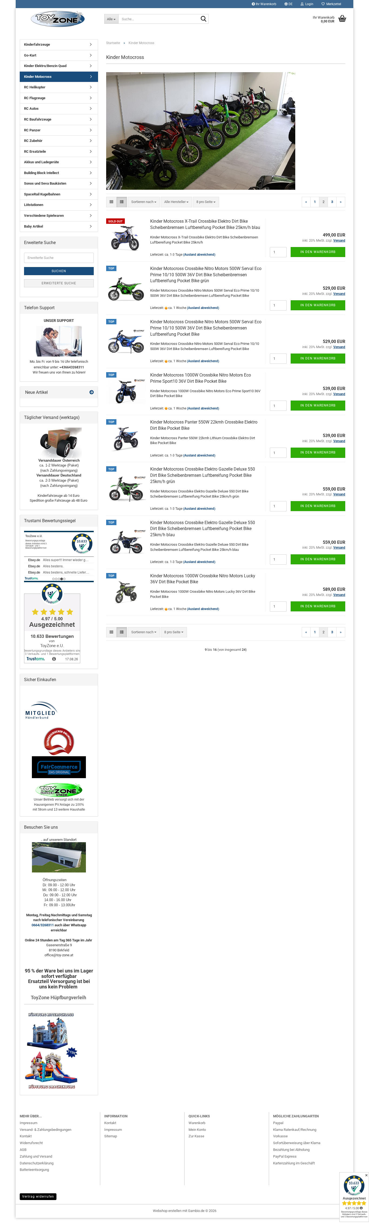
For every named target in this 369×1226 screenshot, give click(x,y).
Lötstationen (33, 205)
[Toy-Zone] (58, 19)
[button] (288, 4)
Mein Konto (197, 1130)
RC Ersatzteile (35, 151)
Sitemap (110, 1136)
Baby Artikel (33, 226)
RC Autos (31, 108)
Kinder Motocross (38, 77)
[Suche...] (203, 19)
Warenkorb (197, 1123)
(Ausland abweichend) (199, 254)
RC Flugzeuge (34, 98)
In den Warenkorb (318, 252)
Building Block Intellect (41, 173)
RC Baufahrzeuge (37, 119)
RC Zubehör (33, 141)
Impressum (28, 1123)
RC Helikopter (34, 87)
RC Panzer (32, 130)
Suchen (59, 271)
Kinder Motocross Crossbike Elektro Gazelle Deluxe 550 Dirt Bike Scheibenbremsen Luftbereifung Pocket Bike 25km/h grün (202, 475)
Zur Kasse (196, 1136)
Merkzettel (333, 4)
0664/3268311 (43, 925)
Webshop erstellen (167, 1211)
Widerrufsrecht (31, 1143)
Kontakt (26, 1136)
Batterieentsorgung (34, 1170)
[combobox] (144, 202)
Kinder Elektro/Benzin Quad (45, 66)
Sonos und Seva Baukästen (45, 183)
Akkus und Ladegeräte (41, 162)
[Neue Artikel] (91, 392)
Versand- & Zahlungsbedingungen (45, 1130)
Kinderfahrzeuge (37, 44)
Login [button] (308, 4)
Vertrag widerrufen (38, 1196)
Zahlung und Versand (36, 1156)
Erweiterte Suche (59, 283)
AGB (23, 1150)
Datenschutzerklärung (36, 1163)
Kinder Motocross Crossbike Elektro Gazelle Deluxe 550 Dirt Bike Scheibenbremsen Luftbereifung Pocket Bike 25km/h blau (202, 529)
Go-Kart (30, 55)
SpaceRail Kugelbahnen (42, 194)
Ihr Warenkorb (265, 4)
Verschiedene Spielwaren (44, 216)
